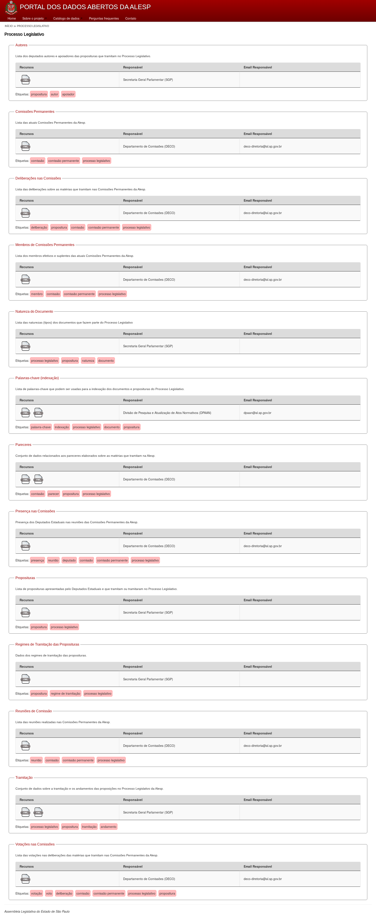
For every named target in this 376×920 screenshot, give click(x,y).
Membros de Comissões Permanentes (44, 245)
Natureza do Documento (34, 311)
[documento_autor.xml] (26, 79)
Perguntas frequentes (104, 18)
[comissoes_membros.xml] (26, 279)
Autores (21, 45)
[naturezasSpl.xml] (26, 345)
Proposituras (25, 578)
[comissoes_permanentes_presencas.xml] (26, 545)
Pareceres (23, 445)
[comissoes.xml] (26, 145)
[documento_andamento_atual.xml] (26, 811)
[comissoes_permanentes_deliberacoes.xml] (26, 212)
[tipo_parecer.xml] (38, 479)
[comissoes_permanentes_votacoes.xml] (26, 878)
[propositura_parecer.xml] (26, 479)
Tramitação (24, 777)
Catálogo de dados (66, 18)
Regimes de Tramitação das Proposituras (47, 644)
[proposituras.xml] (26, 612)
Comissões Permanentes (34, 111)
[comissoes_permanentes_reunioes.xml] (26, 745)
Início (9, 26)
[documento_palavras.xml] (26, 412)
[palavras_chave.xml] (38, 412)
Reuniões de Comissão (33, 711)
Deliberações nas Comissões (38, 178)
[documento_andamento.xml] (38, 811)
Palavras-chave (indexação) (37, 378)
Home (12, 18)
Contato (130, 18)
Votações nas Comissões (35, 844)
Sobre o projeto (33, 18)
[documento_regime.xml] (26, 678)
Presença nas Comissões (35, 511)
